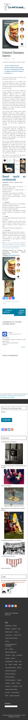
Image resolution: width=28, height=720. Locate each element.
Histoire (13, 658)
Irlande (10, 664)
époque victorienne (14, 695)
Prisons (18, 683)
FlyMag (10, 717)
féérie (13, 655)
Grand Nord (19, 655)
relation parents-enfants (11, 689)
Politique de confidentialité (11, 613)
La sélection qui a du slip (8, 556)
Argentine (14, 628)
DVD (6, 649)
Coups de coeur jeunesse (11, 638)
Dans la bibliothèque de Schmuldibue (11, 645)
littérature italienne (10, 677)
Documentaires (6, 301)
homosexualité (9, 661)
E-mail (3, 412)
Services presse (15, 692)
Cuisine (4, 303)
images (16, 661)
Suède (6, 695)
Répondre (23, 347)
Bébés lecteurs (9, 632)
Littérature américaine (10, 670)
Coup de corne (17, 635)
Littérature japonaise (10, 680)
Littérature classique (10, 673)
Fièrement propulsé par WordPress (12, 715)
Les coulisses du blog (10, 667)
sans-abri (7, 692)
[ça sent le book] (14, 6)
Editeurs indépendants (10, 652)
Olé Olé (13, 683)
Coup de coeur (8, 635)
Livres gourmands (12, 255)
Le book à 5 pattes (15, 301)
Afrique (15, 625)
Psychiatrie (15, 686)
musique (19, 680)
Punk (20, 686)
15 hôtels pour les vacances (9, 442)
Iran (6, 664)
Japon (20, 664)
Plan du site (8, 614)
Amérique (7, 628)
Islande (15, 664)
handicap (7, 658)
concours (16, 632)
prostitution (8, 686)
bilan (19, 628)
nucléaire (7, 683)
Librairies (19, 667)
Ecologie (11, 649)
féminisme (8, 655)
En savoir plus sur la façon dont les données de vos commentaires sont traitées (14, 395)
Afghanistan (8, 625)
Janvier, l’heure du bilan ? (21, 312)
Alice (13, 58)
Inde (20, 661)
